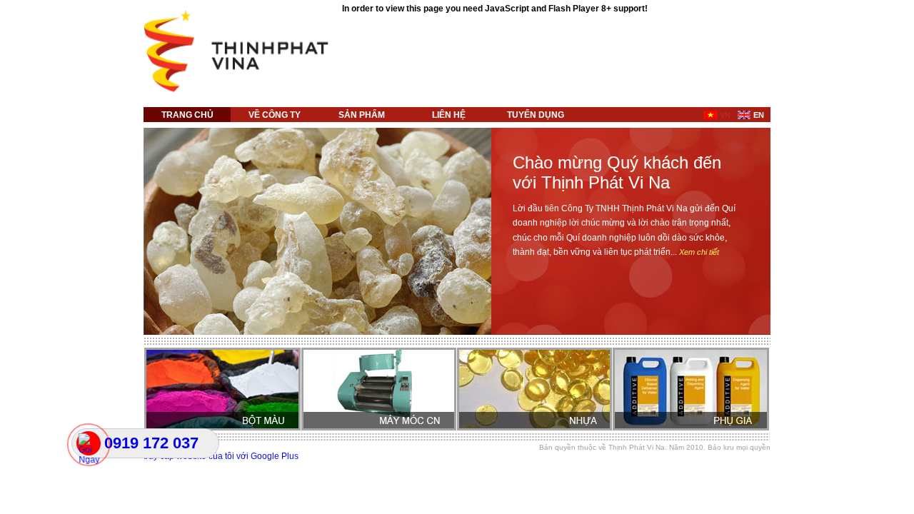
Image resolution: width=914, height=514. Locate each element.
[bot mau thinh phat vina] (240, 90)
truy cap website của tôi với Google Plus (221, 456)
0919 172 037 (151, 443)
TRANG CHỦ (187, 115)
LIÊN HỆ (449, 115)
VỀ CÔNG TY (274, 115)
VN (725, 115)
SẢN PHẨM (361, 115)
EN (758, 115)
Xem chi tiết (699, 252)
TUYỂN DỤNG (535, 115)
